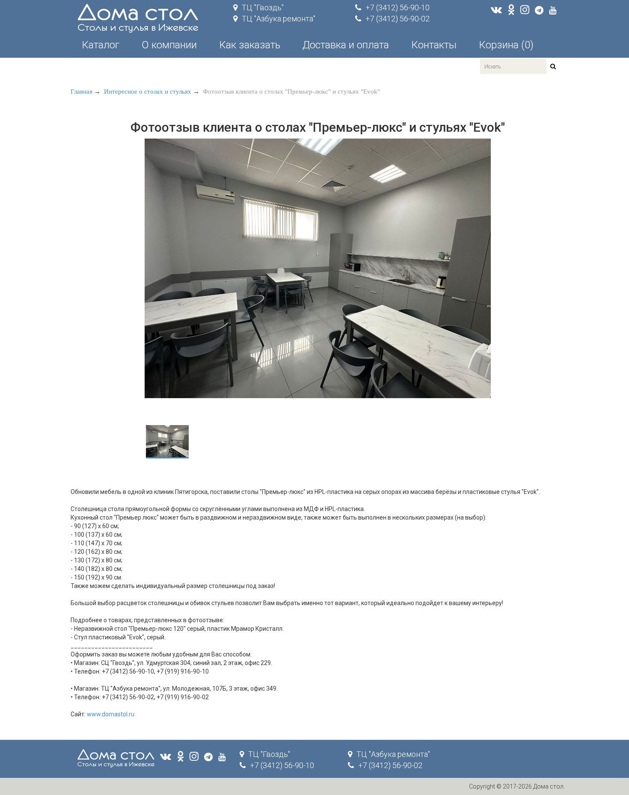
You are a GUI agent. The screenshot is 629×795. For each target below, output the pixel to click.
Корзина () (506, 45)
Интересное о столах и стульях (147, 91)
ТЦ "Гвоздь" (263, 7)
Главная (81, 91)
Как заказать (249, 45)
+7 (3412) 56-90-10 (397, 7)
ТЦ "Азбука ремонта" (278, 18)
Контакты (434, 45)
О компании (169, 45)
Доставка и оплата (346, 45)
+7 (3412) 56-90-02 (397, 18)
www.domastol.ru (110, 714)
